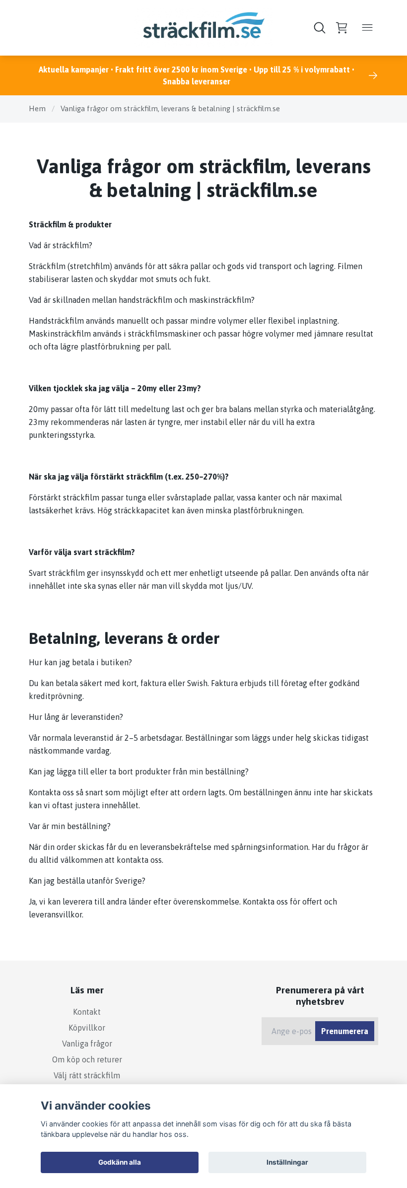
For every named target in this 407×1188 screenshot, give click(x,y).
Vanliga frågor (87, 1043)
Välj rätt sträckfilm (87, 1075)
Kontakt (87, 1011)
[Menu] (367, 28)
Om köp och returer (87, 1059)
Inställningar (287, 1162)
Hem (37, 108)
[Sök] (320, 28)
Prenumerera (344, 1031)
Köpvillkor (86, 1027)
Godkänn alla (119, 1162)
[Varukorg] (341, 28)
